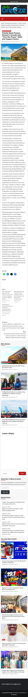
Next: (15, 334)
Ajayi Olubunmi (6, 41)
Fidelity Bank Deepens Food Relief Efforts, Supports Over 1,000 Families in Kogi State (13, 531)
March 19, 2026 (14, 41)
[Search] (25, 18)
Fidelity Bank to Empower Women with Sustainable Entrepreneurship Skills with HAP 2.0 (7, 307)
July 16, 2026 (12, 397)
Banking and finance (7, 362)
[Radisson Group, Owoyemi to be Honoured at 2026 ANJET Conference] (14, 632)
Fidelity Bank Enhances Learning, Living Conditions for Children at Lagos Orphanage (13, 393)
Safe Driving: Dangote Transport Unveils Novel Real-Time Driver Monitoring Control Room (13, 517)
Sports (4, 557)
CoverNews (22, 692)
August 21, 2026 (13, 564)
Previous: (13, 326)
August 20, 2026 (13, 646)
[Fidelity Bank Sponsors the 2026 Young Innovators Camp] (14, 355)
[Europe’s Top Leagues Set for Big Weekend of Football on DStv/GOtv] (14, 550)
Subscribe (5, 492)
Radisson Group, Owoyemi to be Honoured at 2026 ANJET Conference (14, 524)
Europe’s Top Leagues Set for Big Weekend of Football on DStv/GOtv (13, 503)
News (4, 611)
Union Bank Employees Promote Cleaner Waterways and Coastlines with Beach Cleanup (13, 421)
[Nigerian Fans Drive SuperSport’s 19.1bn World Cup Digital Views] (14, 577)
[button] (2, 19)
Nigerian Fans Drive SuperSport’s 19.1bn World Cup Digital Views (12, 509)
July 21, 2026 (12, 369)
